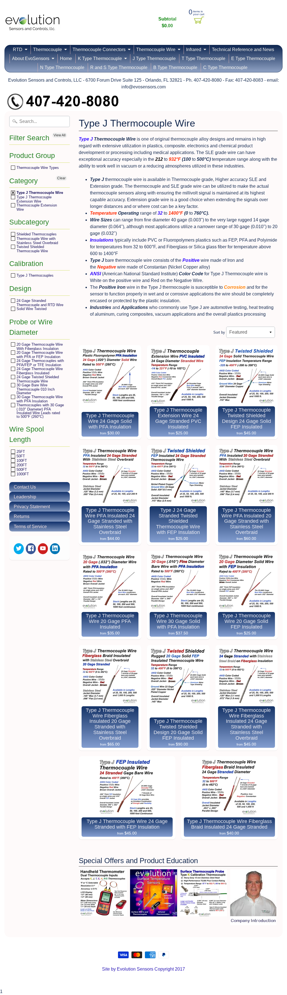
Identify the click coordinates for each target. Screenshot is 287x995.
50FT (20, 456)
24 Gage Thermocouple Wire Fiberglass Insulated (39, 371)
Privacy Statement (32, 506)
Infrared (193, 49)
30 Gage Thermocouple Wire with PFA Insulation (39, 399)
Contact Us (25, 487)
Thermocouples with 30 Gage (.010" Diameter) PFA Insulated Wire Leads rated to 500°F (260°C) (39, 410)
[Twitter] (19, 548)
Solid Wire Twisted (31, 309)
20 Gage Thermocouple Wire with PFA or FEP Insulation (39, 354)
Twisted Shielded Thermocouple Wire (31, 249)
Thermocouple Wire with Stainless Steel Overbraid (36, 241)
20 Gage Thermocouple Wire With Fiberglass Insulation (39, 346)
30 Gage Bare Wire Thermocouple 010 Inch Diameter (35, 389)
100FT (21, 460)
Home (66, 58)
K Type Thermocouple (100, 58)
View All (60, 135)
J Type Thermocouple (154, 58)
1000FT (22, 474)
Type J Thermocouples (34, 275)
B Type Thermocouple (175, 67)
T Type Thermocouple (203, 58)
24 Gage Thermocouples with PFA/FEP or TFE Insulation (39, 363)
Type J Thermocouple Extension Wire (33, 199)
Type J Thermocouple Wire (39, 193)
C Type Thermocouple (225, 67)
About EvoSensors (30, 58)
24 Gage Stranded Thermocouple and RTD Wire (39, 303)
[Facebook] (31, 548)
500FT (21, 469)
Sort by (219, 332)
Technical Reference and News (243, 49)
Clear (61, 178)
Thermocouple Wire (155, 49)
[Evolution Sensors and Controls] (32, 23)
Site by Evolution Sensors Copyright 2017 (143, 969)
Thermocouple (47, 49)
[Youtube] (43, 548)
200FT (21, 465)
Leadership (25, 496)
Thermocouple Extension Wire (36, 207)
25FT (20, 452)
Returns (21, 516)
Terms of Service (30, 526)
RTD (17, 49)
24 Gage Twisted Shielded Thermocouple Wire (37, 379)
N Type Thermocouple (62, 67)
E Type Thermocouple (253, 58)
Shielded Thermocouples (36, 234)
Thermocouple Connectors (99, 49)
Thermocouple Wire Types (37, 168)
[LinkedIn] (55, 548)
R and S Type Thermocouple (118, 67)
